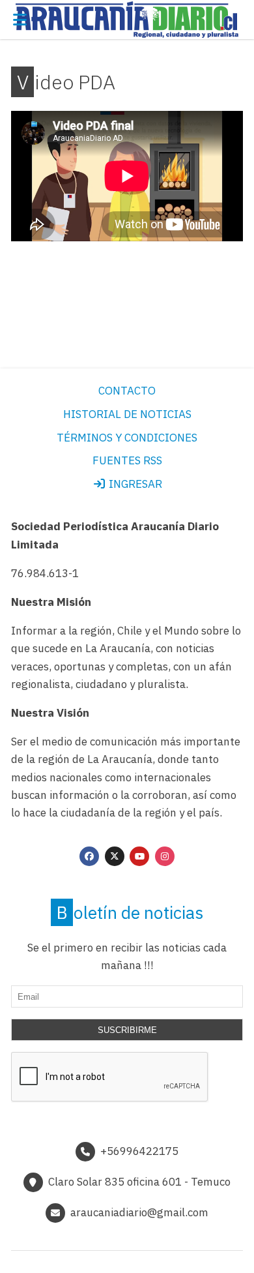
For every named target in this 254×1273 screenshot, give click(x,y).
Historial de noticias (127, 414)
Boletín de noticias (130, 912)
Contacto (127, 390)
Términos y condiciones (127, 437)
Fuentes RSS (127, 460)
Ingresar (134, 484)
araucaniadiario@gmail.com (139, 1212)
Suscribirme (127, 1030)
